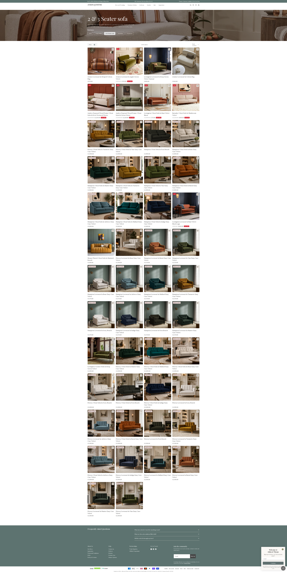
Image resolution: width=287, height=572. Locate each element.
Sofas (90, 33)
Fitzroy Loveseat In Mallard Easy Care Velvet (157, 476)
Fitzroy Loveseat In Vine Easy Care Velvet (128, 512)
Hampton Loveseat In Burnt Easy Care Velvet (157, 259)
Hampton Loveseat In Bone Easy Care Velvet (101, 295)
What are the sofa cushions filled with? (145, 534)
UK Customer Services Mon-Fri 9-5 (144, 1)
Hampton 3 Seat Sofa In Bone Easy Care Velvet (184, 150)
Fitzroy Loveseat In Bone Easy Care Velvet (128, 259)
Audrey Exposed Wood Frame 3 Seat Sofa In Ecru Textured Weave (100, 114)
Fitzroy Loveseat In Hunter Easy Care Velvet (101, 512)
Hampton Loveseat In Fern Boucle (156, 330)
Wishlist (166, 568)
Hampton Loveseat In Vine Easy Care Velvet (185, 259)
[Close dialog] (283, 549)
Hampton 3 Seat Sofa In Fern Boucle (156, 149)
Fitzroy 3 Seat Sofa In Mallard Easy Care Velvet (156, 368)
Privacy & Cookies (92, 557)
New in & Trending (120, 5)
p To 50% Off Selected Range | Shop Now (98, 1)
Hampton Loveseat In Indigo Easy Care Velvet (127, 331)
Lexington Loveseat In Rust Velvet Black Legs (184, 223)
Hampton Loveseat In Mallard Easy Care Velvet (156, 295)
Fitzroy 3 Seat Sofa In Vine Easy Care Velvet (129, 150)
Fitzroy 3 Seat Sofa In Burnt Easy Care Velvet (129, 440)
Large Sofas (98, 33)
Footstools (129, 33)
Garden (149, 5)
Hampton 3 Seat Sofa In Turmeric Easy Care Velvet (127, 187)
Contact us (111, 549)
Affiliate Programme (134, 551)
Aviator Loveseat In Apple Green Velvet (127, 78)
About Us (177, 568)
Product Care (112, 555)
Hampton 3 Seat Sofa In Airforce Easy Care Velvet (101, 223)
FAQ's (89, 555)
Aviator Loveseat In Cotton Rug (183, 77)
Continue (273, 563)
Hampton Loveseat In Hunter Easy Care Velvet (184, 331)
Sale (155, 5)
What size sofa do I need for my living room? (147, 530)
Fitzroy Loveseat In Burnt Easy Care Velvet (185, 476)
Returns (110, 553)
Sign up (193, 556)
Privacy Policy (187, 563)
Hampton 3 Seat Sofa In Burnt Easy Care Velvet (184, 187)
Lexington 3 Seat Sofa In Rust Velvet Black (156, 114)
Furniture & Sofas (132, 5)
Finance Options (113, 557)
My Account (171, 568)
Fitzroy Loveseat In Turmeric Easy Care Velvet (184, 440)
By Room (142, 5)
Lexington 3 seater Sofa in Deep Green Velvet (99, 368)
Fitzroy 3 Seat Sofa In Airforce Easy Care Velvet (100, 476)
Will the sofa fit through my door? (144, 538)
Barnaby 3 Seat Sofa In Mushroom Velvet (184, 114)
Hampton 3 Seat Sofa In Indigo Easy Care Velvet (156, 223)
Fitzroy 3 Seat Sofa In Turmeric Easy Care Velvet (100, 150)
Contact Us (196, 568)
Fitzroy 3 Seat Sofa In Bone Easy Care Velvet (185, 368)
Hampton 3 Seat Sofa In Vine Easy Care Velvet (156, 187)
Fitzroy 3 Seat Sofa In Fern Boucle (128, 403)
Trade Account (190, 568)
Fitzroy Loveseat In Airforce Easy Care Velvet (99, 440)
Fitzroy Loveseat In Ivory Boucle (183, 403)
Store (181, 568)
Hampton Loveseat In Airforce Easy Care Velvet (128, 295)
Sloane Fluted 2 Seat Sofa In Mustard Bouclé (101, 259)
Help (185, 568)
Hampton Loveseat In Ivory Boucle (100, 330)
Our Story (90, 549)
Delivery (111, 551)
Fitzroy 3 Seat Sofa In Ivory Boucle (100, 403)
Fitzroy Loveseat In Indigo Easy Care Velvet (129, 476)
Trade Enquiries (133, 549)
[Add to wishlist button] (113, 49)
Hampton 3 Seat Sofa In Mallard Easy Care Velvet (129, 223)
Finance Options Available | (189, 1)
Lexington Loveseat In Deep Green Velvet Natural (156, 78)
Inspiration (161, 5)
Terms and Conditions (93, 553)
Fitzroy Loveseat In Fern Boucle (155, 439)
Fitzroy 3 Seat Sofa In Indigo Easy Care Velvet (156, 404)
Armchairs (120, 33)
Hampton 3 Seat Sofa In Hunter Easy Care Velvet (100, 187)
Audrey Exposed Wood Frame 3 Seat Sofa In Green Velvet (128, 114)
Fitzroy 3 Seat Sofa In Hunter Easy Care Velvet (128, 368)
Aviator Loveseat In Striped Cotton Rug (100, 78)
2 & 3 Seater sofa (109, 33)
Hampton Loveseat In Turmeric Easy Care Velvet (185, 295)
